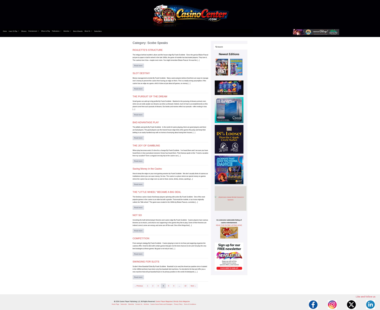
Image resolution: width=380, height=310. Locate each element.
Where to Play (45, 31)
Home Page (115, 304)
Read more (139, 65)
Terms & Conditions (190, 304)
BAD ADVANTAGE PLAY (146, 122)
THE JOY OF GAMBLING (146, 145)
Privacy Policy (178, 304)
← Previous (139, 286)
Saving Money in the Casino (147, 168)
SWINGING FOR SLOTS (146, 261)
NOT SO (137, 215)
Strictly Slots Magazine (182, 301)
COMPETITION (141, 238)
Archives (146, 304)
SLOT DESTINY (141, 73)
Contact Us (138, 304)
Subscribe (124, 304)
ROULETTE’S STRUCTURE (148, 50)
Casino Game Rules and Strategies (161, 304)
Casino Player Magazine (163, 301)
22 (185, 286)
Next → (193, 286)
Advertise (66, 31)
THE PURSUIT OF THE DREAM (150, 96)
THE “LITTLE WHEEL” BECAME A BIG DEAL (157, 192)
